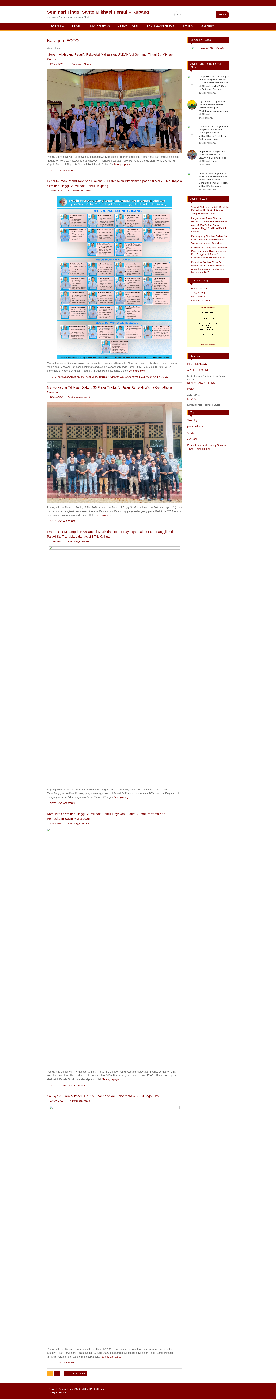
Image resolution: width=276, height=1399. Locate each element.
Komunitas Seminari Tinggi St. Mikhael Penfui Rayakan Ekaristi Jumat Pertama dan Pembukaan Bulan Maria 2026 (207, 267)
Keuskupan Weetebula (119, 376)
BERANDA (57, 26)
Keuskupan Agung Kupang (71, 376)
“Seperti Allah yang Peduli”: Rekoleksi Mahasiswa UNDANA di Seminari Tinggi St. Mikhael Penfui (210, 210)
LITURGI (188, 26)
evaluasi (192, 439)
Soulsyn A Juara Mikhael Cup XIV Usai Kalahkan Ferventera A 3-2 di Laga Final (103, 1096)
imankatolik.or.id (199, 288)
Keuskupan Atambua (96, 376)
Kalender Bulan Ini (200, 300)
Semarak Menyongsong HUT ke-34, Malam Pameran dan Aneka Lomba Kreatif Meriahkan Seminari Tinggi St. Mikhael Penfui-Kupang (214, 179)
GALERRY (207, 26)
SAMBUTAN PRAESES (212, 48)
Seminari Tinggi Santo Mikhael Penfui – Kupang (98, 12)
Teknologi (192, 420)
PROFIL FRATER (159, 376)
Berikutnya (79, 1373)
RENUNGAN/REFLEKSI (161, 26)
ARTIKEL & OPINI (128, 26)
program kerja (195, 426)
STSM (190, 432)
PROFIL (76, 26)
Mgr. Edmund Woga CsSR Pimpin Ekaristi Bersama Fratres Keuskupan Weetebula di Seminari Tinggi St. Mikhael (213, 107)
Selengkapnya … (123, 164)
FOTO (53, 170)
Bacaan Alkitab (198, 296)
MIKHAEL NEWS (100, 26)
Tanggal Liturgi (198, 292)
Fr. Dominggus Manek (80, 64)
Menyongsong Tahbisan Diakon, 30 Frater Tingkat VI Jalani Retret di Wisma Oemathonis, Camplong (209, 239)
